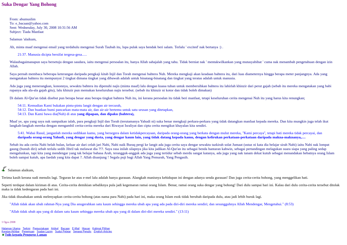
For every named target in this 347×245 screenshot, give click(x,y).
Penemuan (28, 231)
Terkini (26, 228)
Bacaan (65, 228)
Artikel (54, 228)
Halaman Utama (11, 228)
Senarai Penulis (82, 231)
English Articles (103, 231)
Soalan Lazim (45, 231)
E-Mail (76, 228)
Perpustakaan (41, 228)
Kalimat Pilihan (101, 228)
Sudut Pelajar (63, 231)
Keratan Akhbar (10, 231)
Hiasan (86, 228)
